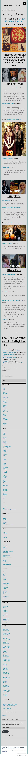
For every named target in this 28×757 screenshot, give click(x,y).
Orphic (5, 350)
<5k (3, 517)
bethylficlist (16, 367)
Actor (4, 388)
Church (4, 578)
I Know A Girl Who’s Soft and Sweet (11, 88)
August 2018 (5, 663)
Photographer (6, 411)
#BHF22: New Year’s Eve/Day (9, 705)
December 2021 (6, 635)
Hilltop (4, 588)
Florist (4, 401)
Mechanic (5, 405)
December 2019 (6, 644)
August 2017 (5, 678)
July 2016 (5, 695)
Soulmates (5, 489)
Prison (4, 595)
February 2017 (6, 686)
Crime (4, 452)
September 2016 (6, 693)
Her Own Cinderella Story (9, 352)
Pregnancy (5, 475)
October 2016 (6, 691)
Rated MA (5, 537)
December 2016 (6, 689)
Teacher (4, 420)
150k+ (4, 523)
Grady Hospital (6, 584)
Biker (4, 392)
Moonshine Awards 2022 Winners (10, 706)
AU (3, 439)
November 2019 (6, 646)
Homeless (5, 462)
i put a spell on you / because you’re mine (12, 300)
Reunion (4, 477)
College (4, 579)
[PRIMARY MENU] (24, 3)
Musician (5, 409)
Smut (4, 486)
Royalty (4, 415)
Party (4, 615)
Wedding (5, 621)
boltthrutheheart (11, 119)
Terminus (5, 494)
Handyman (5, 402)
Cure (4, 455)
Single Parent (5, 485)
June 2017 (5, 681)
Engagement (5, 550)
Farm (4, 582)
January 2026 (5, 629)
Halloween (8, 369)
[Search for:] (14, 380)
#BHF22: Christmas (7, 708)
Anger (4, 438)
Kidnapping (5, 467)
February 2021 (6, 637)
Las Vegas (5, 591)
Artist (4, 389)
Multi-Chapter (6, 507)
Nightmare (5, 472)
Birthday (4, 607)
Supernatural (5, 490)
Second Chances (6, 200)
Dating (4, 547)
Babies (4, 441)
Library (4, 592)
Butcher (4, 396)
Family (4, 556)
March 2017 (5, 685)
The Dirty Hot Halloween (9, 357)
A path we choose (7, 349)
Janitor (4, 403)
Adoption (5, 544)
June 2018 (5, 665)
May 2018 (5, 667)
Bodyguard (5, 393)
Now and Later (5, 167)
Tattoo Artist (5, 419)
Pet (3, 473)
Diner (4, 580)
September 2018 (6, 661)
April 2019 (5, 654)
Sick (4, 484)
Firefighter (5, 400)
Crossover (5, 454)
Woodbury (5, 599)
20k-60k (5, 520)
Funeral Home (6, 583)
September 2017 (6, 677)
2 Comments (4, 370)
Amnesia (4, 437)
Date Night (5, 610)
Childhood (5, 546)
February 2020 (6, 643)
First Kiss (4, 458)
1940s (4, 432)
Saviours (4, 481)
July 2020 (5, 641)
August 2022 (5, 634)
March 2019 (5, 655)
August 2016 (5, 694)
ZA (3, 498)
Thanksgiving (5, 618)
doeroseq (18, 119)
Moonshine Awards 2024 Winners (10, 704)
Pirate (4, 413)
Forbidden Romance (7, 557)
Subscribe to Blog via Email (10, 719)
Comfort (4, 451)
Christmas (5, 608)
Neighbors (5, 561)
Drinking (4, 456)
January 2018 (5, 672)
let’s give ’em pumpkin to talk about (11, 207)
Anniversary (5, 606)
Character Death (6, 447)
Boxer (4, 394)
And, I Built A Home (7, 243)
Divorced (5, 548)
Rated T (4, 534)
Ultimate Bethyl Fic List (11, 5)
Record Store (5, 596)
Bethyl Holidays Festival (15, 20)
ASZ (4, 571)
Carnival (4, 576)
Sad (3, 480)
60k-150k (5, 522)
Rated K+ (5, 533)
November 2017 (6, 674)
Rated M (4, 536)
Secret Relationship (7, 564)
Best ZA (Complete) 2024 (8, 524)
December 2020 (6, 639)
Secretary (5, 416)
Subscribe (5, 731)
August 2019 (5, 650)
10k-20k (4, 519)
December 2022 (6, 633)
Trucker (4, 422)
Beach (4, 575)
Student (4, 418)
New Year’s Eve (6, 614)
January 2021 (5, 638)
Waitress (5, 423)
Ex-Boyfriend (5, 552)
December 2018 (6, 659)
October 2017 (6, 676)
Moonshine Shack (6, 593)
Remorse (5, 476)
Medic (4, 406)
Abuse (4, 436)
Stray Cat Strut (5, 291)
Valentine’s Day (6, 620)
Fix (4, 363)
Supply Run (5, 491)
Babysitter (5, 390)
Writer (4, 424)
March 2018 (5, 669)
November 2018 (6, 660)
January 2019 (5, 657)
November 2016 (6, 690)
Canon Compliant (6, 445)
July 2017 (5, 680)
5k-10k (4, 518)
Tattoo (4, 493)
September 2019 (6, 648)
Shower (4, 482)
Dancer (4, 398)
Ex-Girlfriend (5, 553)
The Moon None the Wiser (8, 274)
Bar (3, 574)
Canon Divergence (7, 446)
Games (4, 459)
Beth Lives (5, 443)
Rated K (4, 532)
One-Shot (5, 505)
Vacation (4, 619)
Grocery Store (6, 585)
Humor (4, 463)
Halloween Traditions (8, 354)
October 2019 (6, 647)
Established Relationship (8, 551)
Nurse (4, 410)
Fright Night (6, 361)
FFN (18, 350)
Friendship (5, 559)
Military (4, 407)
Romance (5, 478)
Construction (5, 397)
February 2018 (6, 670)
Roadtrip (5, 616)
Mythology (5, 471)
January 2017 (5, 687)
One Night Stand (6, 563)
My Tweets (4, 715)
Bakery (4, 572)
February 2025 (6, 630)
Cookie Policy (4, 751)
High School (5, 587)
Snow (4, 488)
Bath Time (5, 442)
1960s (4, 434)
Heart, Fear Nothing (7, 158)
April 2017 (5, 683)
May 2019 (5, 652)
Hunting (4, 464)
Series (4, 508)
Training (4, 495)
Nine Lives (4, 319)
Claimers (5, 449)
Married (4, 560)
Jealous (4, 465)
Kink (4, 468)
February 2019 (6, 656)
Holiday (4, 612)
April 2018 (5, 668)
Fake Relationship (6, 555)
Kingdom (5, 589)
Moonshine (5, 469)
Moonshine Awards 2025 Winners (10, 703)
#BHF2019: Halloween (13, 14)
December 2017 (6, 673)
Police (4, 414)
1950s (4, 433)
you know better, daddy (8, 103)
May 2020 (5, 642)
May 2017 (5, 682)
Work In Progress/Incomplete (9, 509)
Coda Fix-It (5, 450)
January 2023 (5, 631)
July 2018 (5, 664)
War (4, 497)
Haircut (4, 460)
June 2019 (5, 651)
